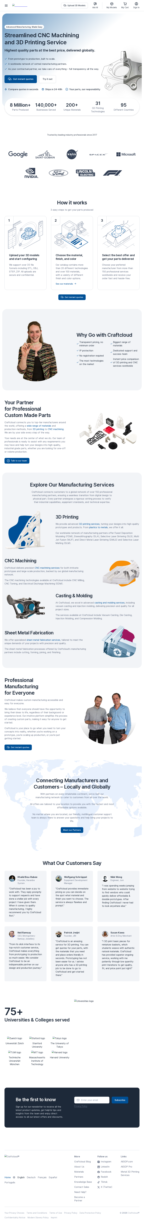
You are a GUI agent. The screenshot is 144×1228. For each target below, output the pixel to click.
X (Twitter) (106, 1187)
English (21, 1177)
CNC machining (56, 429)
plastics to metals (98, 527)
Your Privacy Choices (14, 1213)
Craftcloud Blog (82, 1161)
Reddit (104, 1176)
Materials (79, 1171)
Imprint (54, 1217)
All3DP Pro (126, 1166)
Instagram (106, 1161)
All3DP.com (127, 1161)
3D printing (38, 429)
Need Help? (80, 1192)
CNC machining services (47, 567)
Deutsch (31, 1177)
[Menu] (6, 5)
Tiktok (104, 1181)
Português (9, 1182)
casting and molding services (109, 602)
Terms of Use (55, 1213)
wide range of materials (39, 425)
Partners (78, 1176)
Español (53, 1177)
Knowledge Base (83, 1181)
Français (42, 1177)
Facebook (106, 1171)
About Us (79, 1166)
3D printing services (89, 524)
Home (7, 1177)
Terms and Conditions (37, 1213)
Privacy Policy (80, 1106)
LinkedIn (105, 1166)
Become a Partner (79, 1199)
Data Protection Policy (90, 1213)
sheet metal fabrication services (43, 639)
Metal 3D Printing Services (130, 1173)
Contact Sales (81, 1187)
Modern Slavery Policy (38, 1217)
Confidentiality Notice (14, 1217)
